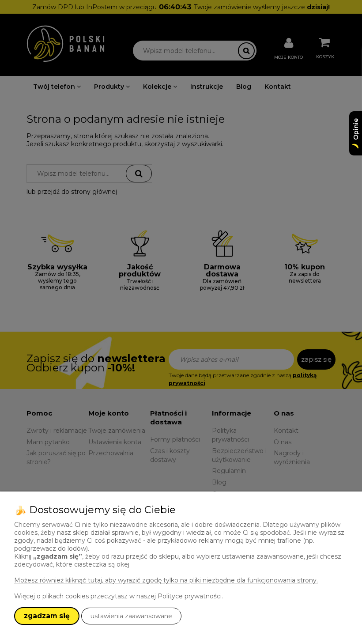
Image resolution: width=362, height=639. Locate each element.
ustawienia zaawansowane (131, 616)
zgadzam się (47, 616)
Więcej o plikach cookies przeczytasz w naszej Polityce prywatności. (118, 596)
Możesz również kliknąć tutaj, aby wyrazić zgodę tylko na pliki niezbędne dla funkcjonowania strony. (166, 580)
